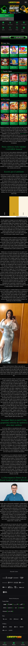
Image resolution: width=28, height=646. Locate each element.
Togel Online (22, 30)
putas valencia (23, 133)
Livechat (23, 644)
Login (7, 19)
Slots (17, 24)
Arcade (10, 29)
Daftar (7, 15)
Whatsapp (5, 644)
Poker (17, 29)
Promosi (13, 644)
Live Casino (23, 24)
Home (3, 24)
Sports (3, 29)
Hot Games (10, 24)
